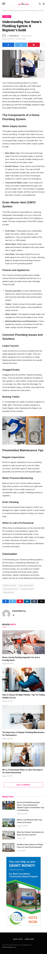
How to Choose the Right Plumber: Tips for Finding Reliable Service (23, 696)
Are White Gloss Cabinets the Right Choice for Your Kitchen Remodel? (30, 846)
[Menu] (3, 3)
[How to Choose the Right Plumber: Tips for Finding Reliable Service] (23, 680)
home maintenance (10, 589)
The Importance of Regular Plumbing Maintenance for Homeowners (23, 734)
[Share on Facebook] (8, 45)
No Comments (9, 39)
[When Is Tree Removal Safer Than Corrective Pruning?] (8, 822)
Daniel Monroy (14, 36)
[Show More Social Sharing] (42, 45)
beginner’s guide (9, 585)
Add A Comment (23, 785)
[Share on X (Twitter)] (21, 45)
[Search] (43, 3)
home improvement (26, 585)
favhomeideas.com (9, 947)
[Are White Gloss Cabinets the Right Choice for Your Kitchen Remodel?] (8, 847)
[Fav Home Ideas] (23, 3)
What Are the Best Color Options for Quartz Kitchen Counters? (30, 833)
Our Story (29, 939)
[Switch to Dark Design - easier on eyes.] (39, 4)
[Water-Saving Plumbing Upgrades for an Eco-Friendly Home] (23, 642)
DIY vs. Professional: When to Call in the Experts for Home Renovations (22, 771)
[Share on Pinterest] (34, 45)
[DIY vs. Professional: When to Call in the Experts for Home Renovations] (23, 755)
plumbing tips (8, 592)
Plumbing (6, 16)
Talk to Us (17, 939)
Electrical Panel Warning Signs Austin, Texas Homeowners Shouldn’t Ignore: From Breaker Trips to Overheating (30, 806)
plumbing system (27, 589)
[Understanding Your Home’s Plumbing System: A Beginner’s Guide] (23, 64)
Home (4, 10)
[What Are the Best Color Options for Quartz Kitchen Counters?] (8, 835)
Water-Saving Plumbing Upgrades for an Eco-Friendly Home (21, 659)
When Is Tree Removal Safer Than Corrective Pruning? (29, 821)
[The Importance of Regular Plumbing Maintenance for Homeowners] (23, 717)
